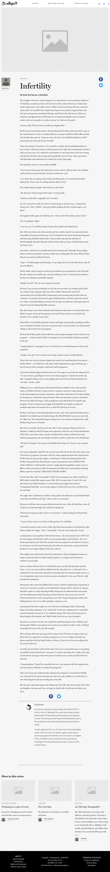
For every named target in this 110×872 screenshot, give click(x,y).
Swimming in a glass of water (15, 806)
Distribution (18, 862)
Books (35, 3)
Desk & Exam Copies (18, 867)
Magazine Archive (56, 3)
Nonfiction (23, 78)
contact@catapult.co (61, 865)
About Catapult (18, 859)
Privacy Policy (92, 863)
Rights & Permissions (18, 864)
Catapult (45, 858)
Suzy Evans (5, 88)
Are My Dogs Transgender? (87, 806)
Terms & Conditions (91, 860)
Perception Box (81, 3)
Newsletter (92, 865)
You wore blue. (45, 806)
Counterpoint (55, 858)
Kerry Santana (48, 819)
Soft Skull (64, 858)
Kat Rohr (83, 838)
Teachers (13, 803)
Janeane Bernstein (13, 819)
